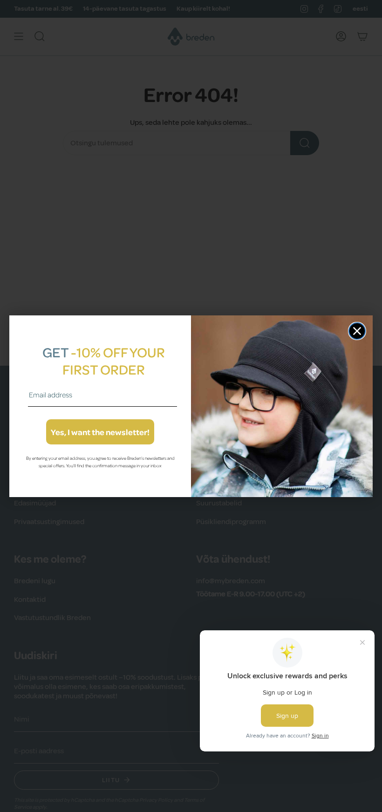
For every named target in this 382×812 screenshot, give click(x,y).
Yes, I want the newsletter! (100, 432)
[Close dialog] (357, 331)
